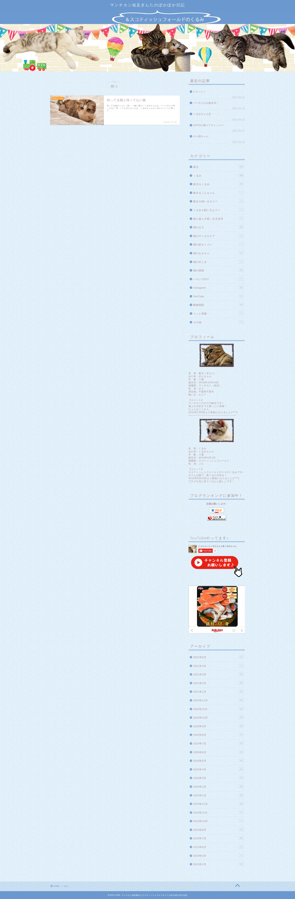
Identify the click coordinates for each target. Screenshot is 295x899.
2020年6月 (217, 752)
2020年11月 (217, 709)
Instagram (217, 287)
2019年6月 (217, 847)
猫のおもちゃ (217, 253)
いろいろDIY (217, 279)
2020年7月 (217, 743)
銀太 (218, 166)
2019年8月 (217, 829)
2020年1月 (217, 795)
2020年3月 (217, 778)
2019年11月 (217, 812)
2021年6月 (217, 657)
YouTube (217, 296)
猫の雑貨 (217, 270)
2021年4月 (217, 665)
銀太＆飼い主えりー (217, 201)
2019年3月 (217, 855)
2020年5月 (217, 760)
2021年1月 (217, 691)
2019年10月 (217, 821)
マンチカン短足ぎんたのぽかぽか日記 (147, 5)
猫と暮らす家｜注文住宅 (217, 218)
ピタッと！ (199, 91)
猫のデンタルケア (217, 236)
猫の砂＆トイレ (217, 244)
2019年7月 (217, 838)
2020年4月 (217, 769)
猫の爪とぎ (217, 261)
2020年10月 (217, 717)
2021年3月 (217, 674)
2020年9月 (217, 726)
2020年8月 (217, 734)
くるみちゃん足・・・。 (207, 114)
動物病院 (217, 304)
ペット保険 (217, 313)
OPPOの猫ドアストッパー (208, 125)
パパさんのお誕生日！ (206, 103)
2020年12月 (217, 700)
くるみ (218, 175)
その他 (217, 322)
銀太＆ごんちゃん (217, 192)
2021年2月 (217, 683)
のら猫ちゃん (201, 136)
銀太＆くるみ (217, 184)
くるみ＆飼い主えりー (217, 210)
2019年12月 (217, 803)
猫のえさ (217, 227)
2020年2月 (217, 786)
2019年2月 (217, 864)
